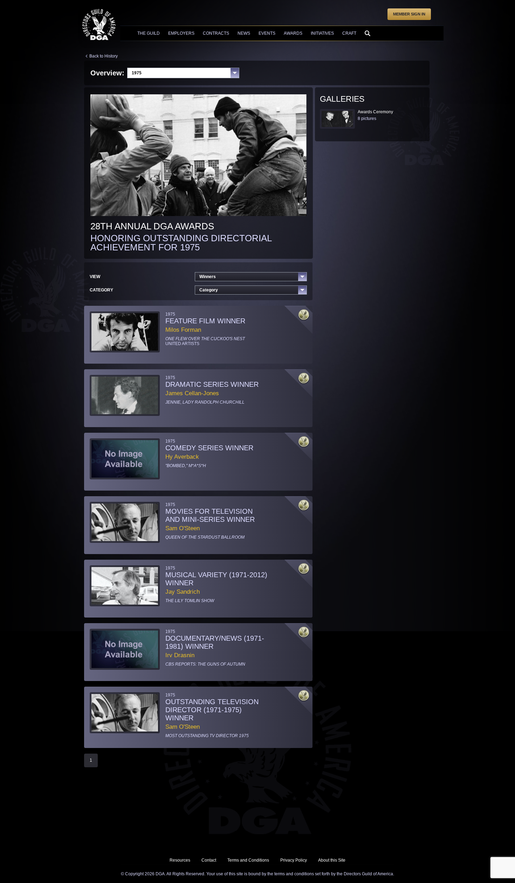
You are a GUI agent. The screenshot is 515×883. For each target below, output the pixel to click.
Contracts (216, 33)
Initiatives (322, 33)
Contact (208, 860)
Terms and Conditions (248, 860)
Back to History (103, 56)
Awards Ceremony (375, 111)
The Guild (148, 33)
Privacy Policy (293, 860)
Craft (349, 33)
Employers (181, 33)
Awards (293, 33)
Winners (207, 276)
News (244, 33)
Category (208, 290)
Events (267, 33)
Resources (180, 860)
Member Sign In (409, 14)
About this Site (331, 860)
